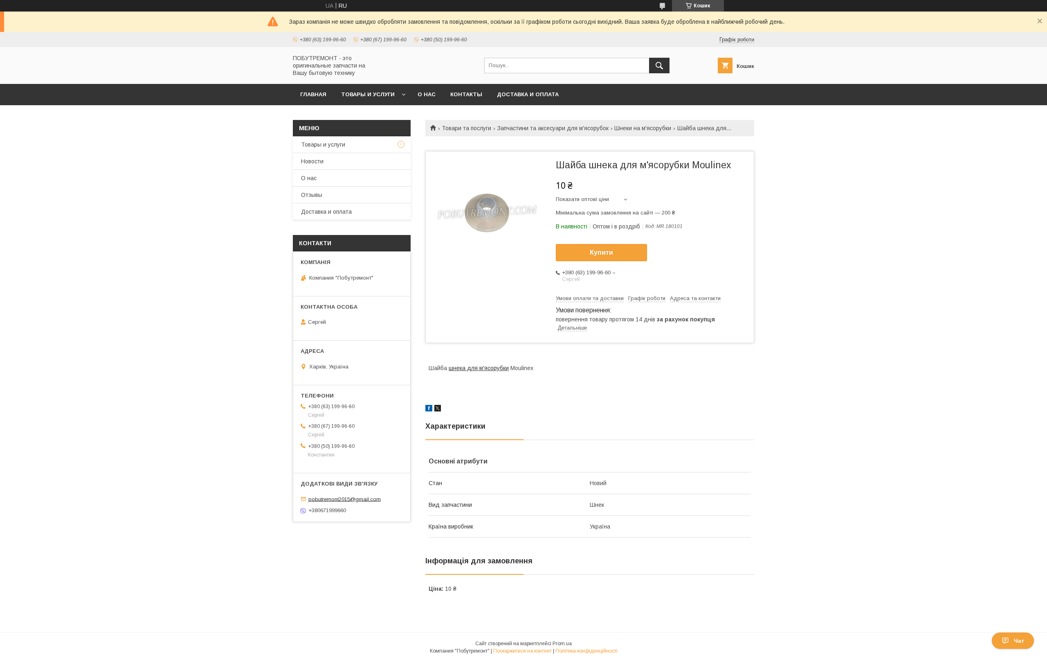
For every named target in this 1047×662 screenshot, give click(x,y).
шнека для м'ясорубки (479, 368)
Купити (601, 252)
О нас (427, 94)
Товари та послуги (466, 128)
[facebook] (428, 409)
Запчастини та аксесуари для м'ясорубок (553, 128)
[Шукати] (659, 65)
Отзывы (311, 195)
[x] (437, 409)
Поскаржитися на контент (522, 651)
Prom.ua (562, 643)
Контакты (466, 94)
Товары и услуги (368, 94)
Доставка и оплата (528, 94)
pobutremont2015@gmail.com (344, 499)
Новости (312, 161)
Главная (313, 94)
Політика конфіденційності (586, 651)
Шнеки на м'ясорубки (642, 128)
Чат (1019, 640)
